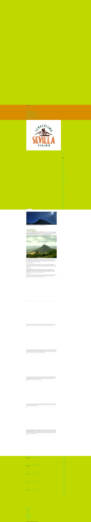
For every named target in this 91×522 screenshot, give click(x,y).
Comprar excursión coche (31, 230)
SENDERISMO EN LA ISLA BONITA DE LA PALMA (32, 114)
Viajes (62, 154)
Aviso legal (27, 514)
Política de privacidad (28, 515)
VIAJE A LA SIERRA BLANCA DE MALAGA (31, 118)
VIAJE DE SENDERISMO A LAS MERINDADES (31, 113)
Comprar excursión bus (31, 229)
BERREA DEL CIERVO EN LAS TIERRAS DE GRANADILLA (32, 117)
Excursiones (63, 153)
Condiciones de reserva (29, 517)
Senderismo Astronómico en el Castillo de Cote (36, 225)
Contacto (63, 164)
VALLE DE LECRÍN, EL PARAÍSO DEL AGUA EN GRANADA (33, 115)
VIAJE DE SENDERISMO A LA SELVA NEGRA (31, 112)
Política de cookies (28, 516)
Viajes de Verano (62, 152)
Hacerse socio (28, 511)
